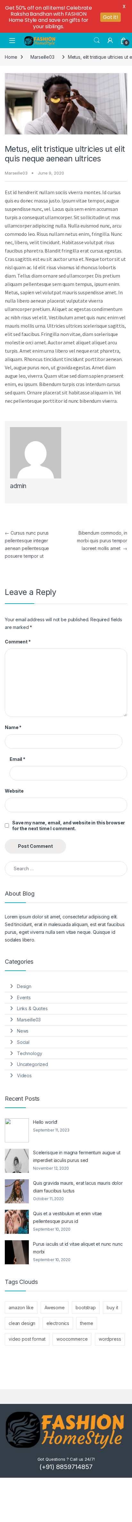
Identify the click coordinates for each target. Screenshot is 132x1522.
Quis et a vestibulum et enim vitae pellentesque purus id (67, 1217)
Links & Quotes (32, 1008)
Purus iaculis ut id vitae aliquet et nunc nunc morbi (78, 1247)
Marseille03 (42, 57)
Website (14, 791)
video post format (27, 1339)
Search (96, 40)
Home (11, 57)
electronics (57, 1323)
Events (24, 997)
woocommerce (71, 1339)
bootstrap (86, 1307)
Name (13, 727)
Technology (29, 1053)
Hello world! (45, 1122)
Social (23, 1042)
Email (17, 759)
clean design (22, 1323)
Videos (24, 1075)
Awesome (55, 1307)
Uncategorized (32, 1064)
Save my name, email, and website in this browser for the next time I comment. (68, 825)
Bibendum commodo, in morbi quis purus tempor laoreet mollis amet (102, 540)
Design (24, 986)
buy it (112, 1307)
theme (86, 1323)
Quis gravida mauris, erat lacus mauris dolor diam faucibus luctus (78, 1186)
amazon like (21, 1307)
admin (18, 486)
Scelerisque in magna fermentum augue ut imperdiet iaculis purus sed (76, 1156)
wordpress (110, 1339)
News (23, 1031)
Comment (18, 641)
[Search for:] (66, 868)
